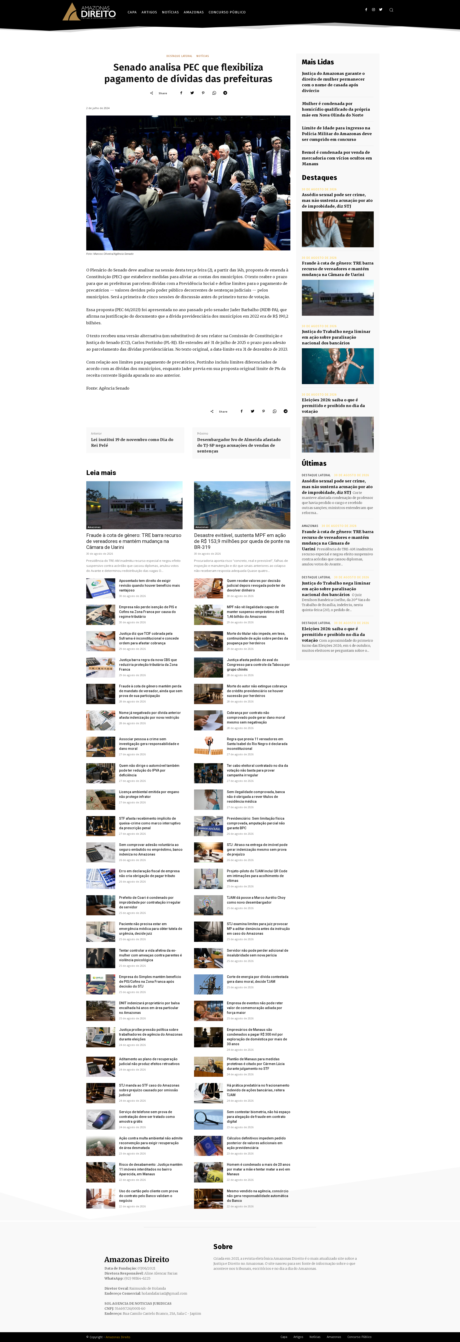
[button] (391, 9)
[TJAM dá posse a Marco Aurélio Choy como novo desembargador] (208, 905)
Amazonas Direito (118, 1337)
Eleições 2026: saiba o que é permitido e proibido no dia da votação (333, 406)
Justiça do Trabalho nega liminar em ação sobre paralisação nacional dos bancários (336, 337)
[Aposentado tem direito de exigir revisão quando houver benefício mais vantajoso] (100, 588)
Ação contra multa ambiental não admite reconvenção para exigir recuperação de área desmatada (151, 1143)
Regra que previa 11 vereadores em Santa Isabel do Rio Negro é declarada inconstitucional (257, 744)
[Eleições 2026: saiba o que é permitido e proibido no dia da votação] (338, 435)
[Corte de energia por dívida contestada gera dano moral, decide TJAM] (208, 984)
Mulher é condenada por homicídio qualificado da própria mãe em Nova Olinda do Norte (336, 109)
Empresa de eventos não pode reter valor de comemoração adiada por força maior (255, 1008)
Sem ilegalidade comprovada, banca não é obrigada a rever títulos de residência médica (256, 796)
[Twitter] (380, 10)
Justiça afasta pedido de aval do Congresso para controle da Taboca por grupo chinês (258, 664)
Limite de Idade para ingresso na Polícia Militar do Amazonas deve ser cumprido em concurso (337, 134)
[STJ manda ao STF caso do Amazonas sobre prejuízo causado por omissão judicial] (100, 1093)
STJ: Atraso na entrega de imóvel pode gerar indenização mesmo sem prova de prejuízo (257, 849)
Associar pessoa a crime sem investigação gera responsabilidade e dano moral (149, 744)
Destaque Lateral (179, 56)
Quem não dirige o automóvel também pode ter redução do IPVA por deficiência (149, 770)
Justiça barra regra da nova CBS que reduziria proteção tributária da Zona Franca (148, 664)
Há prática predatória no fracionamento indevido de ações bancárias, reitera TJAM (258, 1090)
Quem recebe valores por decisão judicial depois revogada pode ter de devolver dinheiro (256, 585)
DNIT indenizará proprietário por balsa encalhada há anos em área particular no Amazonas (149, 1008)
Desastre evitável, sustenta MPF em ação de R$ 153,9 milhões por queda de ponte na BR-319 (242, 541)
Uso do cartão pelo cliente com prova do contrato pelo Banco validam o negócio (148, 1196)
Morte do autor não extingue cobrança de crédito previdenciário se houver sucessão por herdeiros (257, 691)
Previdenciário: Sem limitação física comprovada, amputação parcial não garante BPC (256, 823)
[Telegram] (225, 93)
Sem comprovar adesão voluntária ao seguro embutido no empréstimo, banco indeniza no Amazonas (151, 849)
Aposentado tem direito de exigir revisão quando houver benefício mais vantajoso (149, 585)
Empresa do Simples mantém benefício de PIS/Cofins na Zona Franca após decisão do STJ (150, 981)
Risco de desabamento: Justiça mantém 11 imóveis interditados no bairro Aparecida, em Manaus (151, 1169)
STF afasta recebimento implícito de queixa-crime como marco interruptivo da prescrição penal (150, 823)
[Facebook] (366, 10)
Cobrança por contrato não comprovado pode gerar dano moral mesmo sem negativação (256, 717)
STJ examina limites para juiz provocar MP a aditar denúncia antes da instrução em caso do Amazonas (258, 928)
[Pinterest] (203, 93)
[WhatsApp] (214, 93)
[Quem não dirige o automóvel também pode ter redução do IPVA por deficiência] (100, 773)
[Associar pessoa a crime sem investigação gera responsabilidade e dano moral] (100, 747)
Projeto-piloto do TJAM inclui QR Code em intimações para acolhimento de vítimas (257, 876)
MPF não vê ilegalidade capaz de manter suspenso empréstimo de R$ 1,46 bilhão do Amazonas (255, 612)
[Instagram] (373, 10)
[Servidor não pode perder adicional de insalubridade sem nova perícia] (208, 958)
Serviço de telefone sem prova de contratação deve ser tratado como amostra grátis (147, 1116)
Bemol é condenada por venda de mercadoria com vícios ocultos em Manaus (337, 158)
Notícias (202, 56)
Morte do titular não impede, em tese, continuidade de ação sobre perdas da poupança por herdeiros (257, 638)
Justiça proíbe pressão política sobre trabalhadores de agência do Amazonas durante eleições (151, 1034)
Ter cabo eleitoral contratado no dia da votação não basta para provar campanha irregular (257, 770)
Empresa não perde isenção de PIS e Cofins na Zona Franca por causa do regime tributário (148, 612)
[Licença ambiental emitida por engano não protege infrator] (100, 800)
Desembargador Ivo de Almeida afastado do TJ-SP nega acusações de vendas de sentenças (239, 445)
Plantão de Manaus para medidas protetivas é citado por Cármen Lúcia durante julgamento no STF (256, 1064)
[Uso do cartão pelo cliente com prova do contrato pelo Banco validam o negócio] (100, 1199)
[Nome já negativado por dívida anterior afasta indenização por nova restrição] (100, 720)
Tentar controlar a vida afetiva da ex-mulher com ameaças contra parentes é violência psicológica (150, 955)
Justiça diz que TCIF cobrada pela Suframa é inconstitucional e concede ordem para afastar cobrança (149, 638)
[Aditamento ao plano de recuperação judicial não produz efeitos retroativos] (100, 1067)
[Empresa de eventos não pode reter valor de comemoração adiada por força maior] (208, 1011)
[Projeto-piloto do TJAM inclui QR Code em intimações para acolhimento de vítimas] (208, 879)
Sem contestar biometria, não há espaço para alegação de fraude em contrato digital (258, 1116)
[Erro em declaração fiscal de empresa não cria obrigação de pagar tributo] (100, 879)
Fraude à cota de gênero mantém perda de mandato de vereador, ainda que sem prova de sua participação (151, 691)
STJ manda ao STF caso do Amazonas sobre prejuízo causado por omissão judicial (149, 1090)
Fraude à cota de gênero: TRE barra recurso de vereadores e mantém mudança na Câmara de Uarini (133, 541)
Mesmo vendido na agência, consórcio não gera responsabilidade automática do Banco (257, 1196)
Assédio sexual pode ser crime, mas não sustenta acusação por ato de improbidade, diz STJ (337, 200)
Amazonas (94, 527)
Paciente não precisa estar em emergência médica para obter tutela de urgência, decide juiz (150, 928)
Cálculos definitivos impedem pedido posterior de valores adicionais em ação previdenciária (256, 1143)
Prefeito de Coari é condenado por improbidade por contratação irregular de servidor (150, 902)
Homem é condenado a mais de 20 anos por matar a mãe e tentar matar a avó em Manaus (258, 1169)
